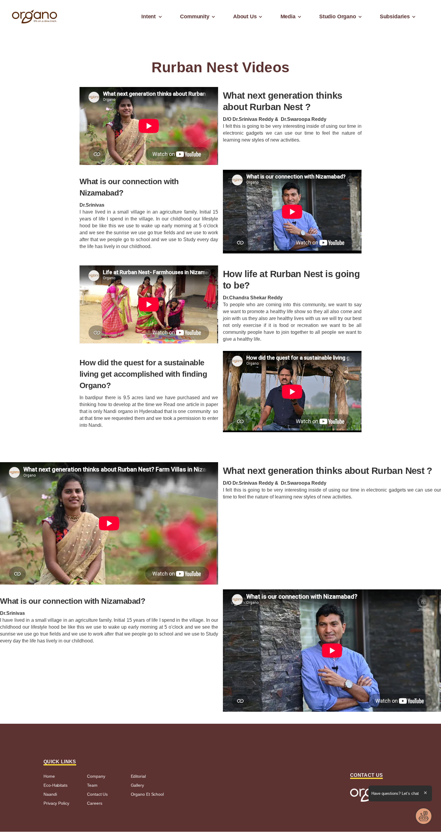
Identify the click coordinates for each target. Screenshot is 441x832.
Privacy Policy (56, 803)
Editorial (138, 776)
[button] (150, 16)
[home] (34, 17)
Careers (94, 803)
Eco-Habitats (56, 785)
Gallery (137, 785)
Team (92, 785)
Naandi (50, 794)
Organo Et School (147, 794)
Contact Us (97, 794)
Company (96, 776)
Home (49, 776)
